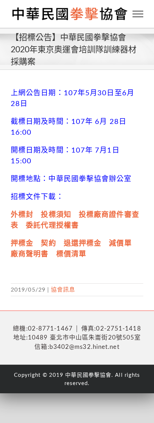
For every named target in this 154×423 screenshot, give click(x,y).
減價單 (120, 243)
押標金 (22, 243)
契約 (48, 243)
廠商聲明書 (30, 254)
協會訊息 (63, 290)
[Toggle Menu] (138, 14)
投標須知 (56, 214)
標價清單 (71, 254)
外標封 (22, 214)
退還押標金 (83, 243)
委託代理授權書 (52, 225)
